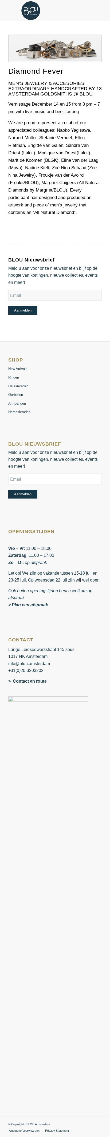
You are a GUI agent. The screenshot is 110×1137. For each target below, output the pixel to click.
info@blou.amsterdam (29, 663)
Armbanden (17, 403)
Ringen (13, 377)
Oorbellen (15, 395)
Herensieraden (19, 412)
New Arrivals (18, 369)
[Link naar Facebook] (90, 1123)
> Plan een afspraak (28, 605)
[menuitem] (24, 1130)
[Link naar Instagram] (98, 1123)
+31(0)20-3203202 (26, 670)
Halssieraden (18, 386)
